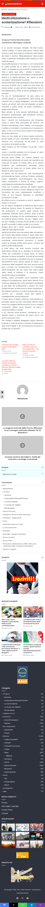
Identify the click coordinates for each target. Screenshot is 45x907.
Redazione (7, 27)
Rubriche (11, 9)
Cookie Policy (7, 810)
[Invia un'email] (11, 27)
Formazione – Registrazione (12, 518)
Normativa (8, 759)
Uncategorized (8, 788)
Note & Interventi (10, 765)
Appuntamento (8, 488)
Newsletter (6, 531)
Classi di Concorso (9, 511)
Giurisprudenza (9, 782)
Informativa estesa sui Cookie (13, 524)
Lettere (6, 749)
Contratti (7, 743)
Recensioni (8, 769)
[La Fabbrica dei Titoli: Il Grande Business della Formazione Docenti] (33, 612)
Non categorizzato (9, 726)
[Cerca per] (42, 4)
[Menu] (3, 4)
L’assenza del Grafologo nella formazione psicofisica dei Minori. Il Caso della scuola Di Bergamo (11, 649)
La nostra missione (10, 502)
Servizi (5, 775)
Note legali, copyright (10, 806)
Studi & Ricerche (10, 772)
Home (5, 9)
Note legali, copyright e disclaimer (14, 534)
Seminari (7, 723)
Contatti (5, 813)
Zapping (9, 756)
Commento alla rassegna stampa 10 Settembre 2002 (10, 347)
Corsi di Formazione (11, 720)
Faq (5, 778)
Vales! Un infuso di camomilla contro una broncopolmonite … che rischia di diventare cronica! (30, 349)
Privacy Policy (8, 540)
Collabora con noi (9, 713)
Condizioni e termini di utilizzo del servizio (17, 514)
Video (5, 791)
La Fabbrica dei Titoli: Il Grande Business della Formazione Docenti (32, 622)
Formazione (7, 716)
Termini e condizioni (9, 549)
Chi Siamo (6, 492)
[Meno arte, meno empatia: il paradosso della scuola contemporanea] (12, 612)
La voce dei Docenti (9, 527)
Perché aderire (9, 508)
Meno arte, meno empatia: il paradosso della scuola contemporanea (10, 623)
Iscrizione (7, 495)
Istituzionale (8, 730)
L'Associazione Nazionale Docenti (16, 700)
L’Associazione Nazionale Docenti (16, 498)
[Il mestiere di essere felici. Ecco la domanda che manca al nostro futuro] (8, 844)
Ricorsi (6, 785)
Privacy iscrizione (9, 537)
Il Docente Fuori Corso (12, 746)
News (6, 752)
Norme (6, 762)
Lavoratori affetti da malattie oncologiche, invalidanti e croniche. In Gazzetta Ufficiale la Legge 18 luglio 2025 (11, 365)
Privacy (7, 733)
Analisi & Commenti (21, 9)
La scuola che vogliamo (12, 505)
